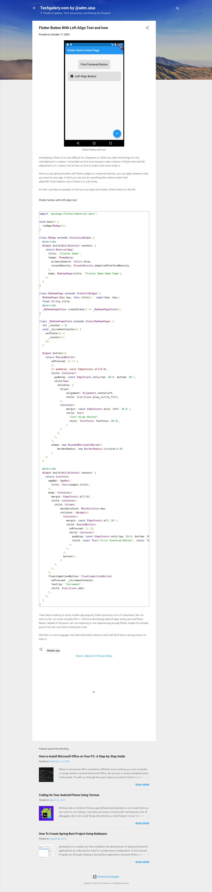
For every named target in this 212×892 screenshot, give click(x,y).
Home (79, 655)
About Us (90, 655)
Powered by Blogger (108, 876)
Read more (142, 784)
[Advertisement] (185, 41)
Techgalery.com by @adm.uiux (67, 8)
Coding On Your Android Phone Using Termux (69, 795)
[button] (147, 28)
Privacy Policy (104, 655)
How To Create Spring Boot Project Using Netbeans (73, 833)
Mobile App (53, 650)
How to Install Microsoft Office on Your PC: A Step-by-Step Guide (82, 756)
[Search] (178, 9)
